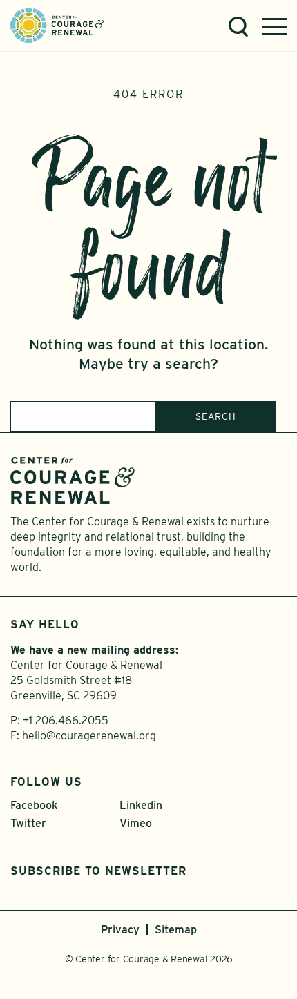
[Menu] (274, 26)
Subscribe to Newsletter (98, 870)
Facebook (33, 805)
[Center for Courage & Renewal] (57, 24)
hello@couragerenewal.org (89, 735)
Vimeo (135, 823)
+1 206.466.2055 (65, 720)
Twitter (28, 823)
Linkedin (140, 805)
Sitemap (176, 929)
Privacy (120, 929)
